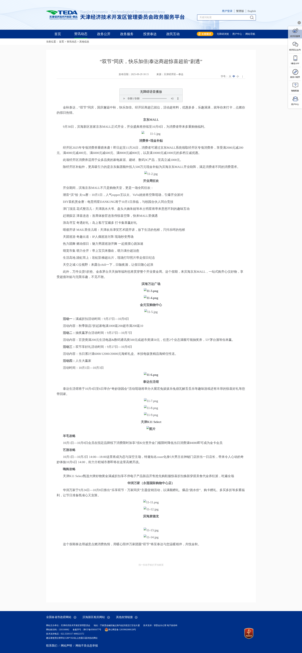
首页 (61, 41)
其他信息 (84, 41)
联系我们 (51, 645)
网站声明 (66, 645)
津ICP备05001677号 (92, 629)
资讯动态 (72, 41)
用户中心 (237, 34)
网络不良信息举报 (87, 645)
